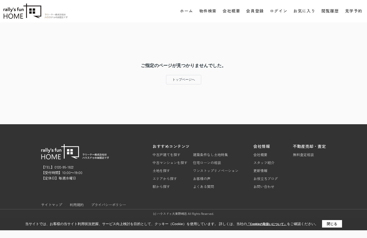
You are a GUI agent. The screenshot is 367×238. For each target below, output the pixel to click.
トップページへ (183, 79)
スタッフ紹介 (263, 162)
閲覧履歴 (330, 11)
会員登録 (255, 11)
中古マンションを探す (170, 162)
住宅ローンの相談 (207, 162)
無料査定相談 (303, 154)
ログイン (278, 11)
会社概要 (231, 11)
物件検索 (208, 11)
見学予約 (354, 11)
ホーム (186, 11)
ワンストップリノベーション (215, 170)
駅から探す (161, 186)
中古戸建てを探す (167, 154)
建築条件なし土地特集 (210, 154)
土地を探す (161, 170)
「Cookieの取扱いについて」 (267, 224)
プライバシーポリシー (108, 204)
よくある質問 (203, 186)
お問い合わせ (263, 186)
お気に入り (304, 11)
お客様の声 (201, 178)
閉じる (332, 224)
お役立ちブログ (265, 178)
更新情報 (260, 170)
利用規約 (77, 204)
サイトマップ (51, 204)
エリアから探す (165, 178)
